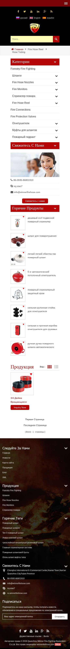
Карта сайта (8, 463)
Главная (19, 49)
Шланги (16, 75)
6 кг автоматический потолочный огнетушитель (42, 273)
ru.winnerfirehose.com (17, 593)
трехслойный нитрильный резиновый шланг (23, 543)
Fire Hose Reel (35, 49)
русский (24, 18)
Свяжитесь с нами (35, 201)
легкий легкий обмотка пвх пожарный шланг (42, 255)
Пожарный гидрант (23, 137)
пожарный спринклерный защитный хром (41, 291)
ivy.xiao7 (18, 186)
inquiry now (20, 407)
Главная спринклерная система (17, 547)
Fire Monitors (19, 89)
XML (4, 477)
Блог (4, 472)
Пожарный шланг (10, 523)
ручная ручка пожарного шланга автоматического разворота (41, 345)
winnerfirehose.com (45, 644)
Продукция (7, 467)
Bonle (46, 636)
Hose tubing (18, 52)
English (37, 18)
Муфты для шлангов (24, 130)
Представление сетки (49, 367)
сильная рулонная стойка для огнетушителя (41, 309)
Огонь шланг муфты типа (14, 557)
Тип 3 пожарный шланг (13, 533)
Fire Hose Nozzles (23, 82)
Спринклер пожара (23, 96)
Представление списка (56, 367)
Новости (6, 458)
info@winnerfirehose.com (27, 192)
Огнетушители (20, 123)
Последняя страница (35, 425)
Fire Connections (20, 109)
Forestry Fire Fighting (23, 68)
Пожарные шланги (11, 528)
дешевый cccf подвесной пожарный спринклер (41, 220)
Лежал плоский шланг (12, 538)
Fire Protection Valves (23, 116)
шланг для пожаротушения (42, 236)
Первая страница (34, 419)
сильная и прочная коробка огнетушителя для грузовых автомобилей (42, 327)
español (50, 18)
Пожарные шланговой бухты (15, 552)
